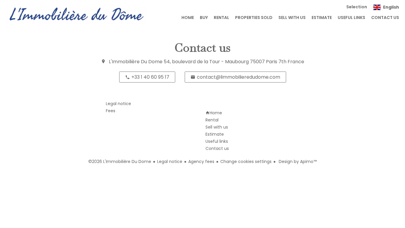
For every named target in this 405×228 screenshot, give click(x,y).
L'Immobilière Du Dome (135, 61)
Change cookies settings (246, 161)
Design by (297, 161)
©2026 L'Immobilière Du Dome (119, 161)
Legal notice (169, 161)
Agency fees (201, 161)
